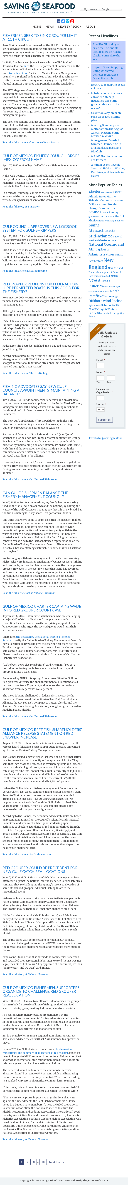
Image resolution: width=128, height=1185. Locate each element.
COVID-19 (95, 212)
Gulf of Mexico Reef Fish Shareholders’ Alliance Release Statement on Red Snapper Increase (42, 733)
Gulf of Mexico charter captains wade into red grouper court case (41, 608)
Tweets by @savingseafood (106, 438)
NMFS (114, 276)
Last (109, 382)
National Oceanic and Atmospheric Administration (106, 249)
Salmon (106, 305)
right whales (95, 305)
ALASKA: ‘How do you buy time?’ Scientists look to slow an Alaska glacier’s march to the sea (107, 52)
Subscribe (104, 419)
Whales (101, 313)
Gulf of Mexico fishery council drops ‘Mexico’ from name (40, 157)
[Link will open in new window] (57, 21)
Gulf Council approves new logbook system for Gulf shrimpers (39, 228)
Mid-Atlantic (100, 236)
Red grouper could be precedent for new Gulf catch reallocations (40, 869)
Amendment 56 (17, 73)
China (103, 205)
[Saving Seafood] (39, 13)
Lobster (119, 220)
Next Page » (56, 1161)
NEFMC (119, 254)
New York (105, 276)
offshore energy (109, 296)
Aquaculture (106, 192)
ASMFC (117, 192)
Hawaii (101, 221)
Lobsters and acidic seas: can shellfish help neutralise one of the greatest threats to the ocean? (107, 101)
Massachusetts (102, 230)
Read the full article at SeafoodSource (24, 270)
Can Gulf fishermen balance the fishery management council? (35, 494)
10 (43, 1161)
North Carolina (102, 291)
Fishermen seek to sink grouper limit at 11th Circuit (39, 37)
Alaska (94, 192)
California (94, 204)
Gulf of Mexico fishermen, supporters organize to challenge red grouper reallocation (40, 991)
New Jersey (95, 276)
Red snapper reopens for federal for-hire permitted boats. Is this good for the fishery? (40, 288)
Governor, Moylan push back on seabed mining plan (106, 116)
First (98, 382)
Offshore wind (100, 301)
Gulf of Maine (107, 216)
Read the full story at (25, 974)
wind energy (112, 313)
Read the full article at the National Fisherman (29, 479)
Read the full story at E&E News (21, 206)
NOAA (95, 280)
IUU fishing (109, 221)
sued (27, 66)
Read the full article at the (28, 593)
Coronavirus (107, 208)
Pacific (116, 301)
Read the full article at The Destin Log (25, 373)
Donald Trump (110, 212)
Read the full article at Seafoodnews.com (26, 854)
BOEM (120, 200)
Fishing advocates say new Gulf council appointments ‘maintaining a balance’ (40, 390)
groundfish (94, 216)
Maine (94, 225)
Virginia (103, 309)
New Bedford (96, 261)
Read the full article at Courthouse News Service (30, 142)
